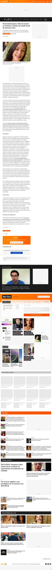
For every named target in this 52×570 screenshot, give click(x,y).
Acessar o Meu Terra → (16, 296)
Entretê (3, 285)
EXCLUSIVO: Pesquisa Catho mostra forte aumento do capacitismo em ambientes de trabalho (12, 468)
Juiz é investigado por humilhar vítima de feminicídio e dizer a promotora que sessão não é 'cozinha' (41, 499)
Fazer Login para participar (16, 252)
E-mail (47, 1)
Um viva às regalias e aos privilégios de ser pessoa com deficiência (12, 484)
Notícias (32, 437)
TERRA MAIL (33, 1)
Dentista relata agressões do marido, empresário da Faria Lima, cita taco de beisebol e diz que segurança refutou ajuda (38, 475)
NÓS (6, 233)
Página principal (6, 1)
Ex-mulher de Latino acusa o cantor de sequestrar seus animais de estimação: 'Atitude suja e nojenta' (16, 499)
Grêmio (7, 423)
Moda (32, 452)
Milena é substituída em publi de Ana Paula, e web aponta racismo (13, 526)
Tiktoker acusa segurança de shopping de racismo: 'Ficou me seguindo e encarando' (38, 526)
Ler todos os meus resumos (37, 314)
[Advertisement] (34, 507)
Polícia (2, 541)
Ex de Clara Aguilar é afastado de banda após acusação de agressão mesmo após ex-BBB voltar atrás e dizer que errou (15, 506)
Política (33, 497)
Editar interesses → (47, 301)
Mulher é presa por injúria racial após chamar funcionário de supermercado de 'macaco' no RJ (12, 543)
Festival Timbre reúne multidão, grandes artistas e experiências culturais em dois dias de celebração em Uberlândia (16, 552)
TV (6, 430)
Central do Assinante (40, 1)
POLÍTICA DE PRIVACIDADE (35, 564)
